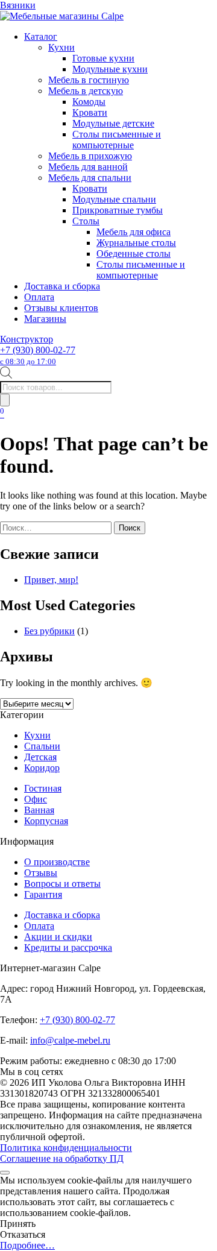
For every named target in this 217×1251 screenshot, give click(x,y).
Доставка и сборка (62, 286)
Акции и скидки (58, 936)
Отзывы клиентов (61, 308)
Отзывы (40, 873)
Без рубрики (49, 631)
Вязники (18, 5)
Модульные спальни (114, 199)
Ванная (39, 810)
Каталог (40, 36)
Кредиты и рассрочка (68, 947)
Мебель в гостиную (88, 80)
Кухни (61, 47)
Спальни (42, 746)
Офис (35, 799)
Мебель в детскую (85, 91)
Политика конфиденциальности (66, 1147)
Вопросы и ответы (62, 883)
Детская (40, 757)
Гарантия (43, 894)
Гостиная (42, 788)
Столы (85, 221)
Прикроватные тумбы (117, 210)
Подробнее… (27, 1245)
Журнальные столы (136, 243)
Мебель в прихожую (90, 156)
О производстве (57, 862)
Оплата (39, 297)
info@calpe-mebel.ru (70, 1040)
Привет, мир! (51, 580)
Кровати (89, 112)
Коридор (42, 768)
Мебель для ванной (88, 167)
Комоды (88, 101)
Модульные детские (113, 123)
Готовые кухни (103, 58)
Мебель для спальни (89, 177)
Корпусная (46, 821)
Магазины (45, 319)
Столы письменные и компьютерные (116, 139)
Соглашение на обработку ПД (62, 1158)
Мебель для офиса (133, 232)
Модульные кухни (110, 69)
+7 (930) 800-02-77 (37, 355)
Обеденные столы (133, 253)
